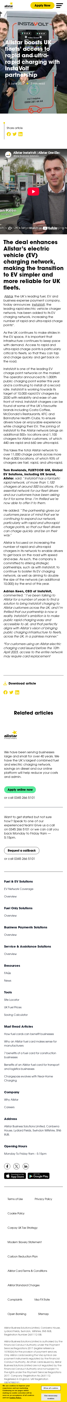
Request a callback (22, 850)
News (7, 980)
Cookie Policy (16, 1213)
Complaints (15, 1299)
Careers (9, 1107)
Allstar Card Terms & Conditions (27, 1271)
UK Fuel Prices (12, 1007)
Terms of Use (15, 1199)
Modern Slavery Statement (25, 1242)
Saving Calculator (16, 1014)
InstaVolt (38, 304)
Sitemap (43, 1314)
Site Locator (11, 999)
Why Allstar (11, 1099)
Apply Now (42, 5)
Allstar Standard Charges (24, 1285)
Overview (10, 896)
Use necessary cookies (50, 1397)
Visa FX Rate (42, 1299)
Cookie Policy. (15, 1398)
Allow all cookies (50, 1388)
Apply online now (20, 790)
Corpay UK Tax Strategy (22, 1227)
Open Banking (17, 1314)
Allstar (8, 296)
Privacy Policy (43, 1199)
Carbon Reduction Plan (23, 1256)
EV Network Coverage (18, 889)
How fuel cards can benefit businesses (29, 1034)
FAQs (7, 973)
